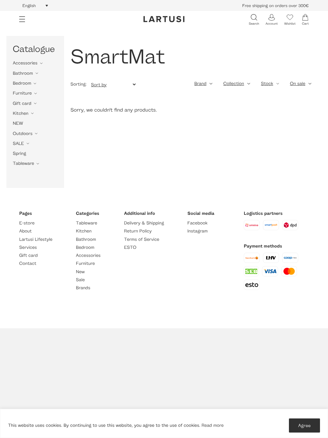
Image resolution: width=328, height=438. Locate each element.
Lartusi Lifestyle (36, 239)
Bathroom (23, 73)
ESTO (130, 247)
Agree (304, 425)
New (80, 271)
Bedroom (22, 83)
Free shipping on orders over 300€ (275, 5)
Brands (83, 288)
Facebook (197, 223)
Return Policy (138, 231)
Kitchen (21, 113)
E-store (27, 223)
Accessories (25, 63)
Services (28, 247)
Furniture (22, 93)
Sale (80, 279)
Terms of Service (141, 239)
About (25, 231)
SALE (18, 143)
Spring (19, 153)
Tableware (23, 163)
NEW (18, 123)
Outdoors (22, 133)
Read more (212, 425)
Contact (27, 263)
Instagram (197, 231)
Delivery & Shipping (144, 223)
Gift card (22, 103)
